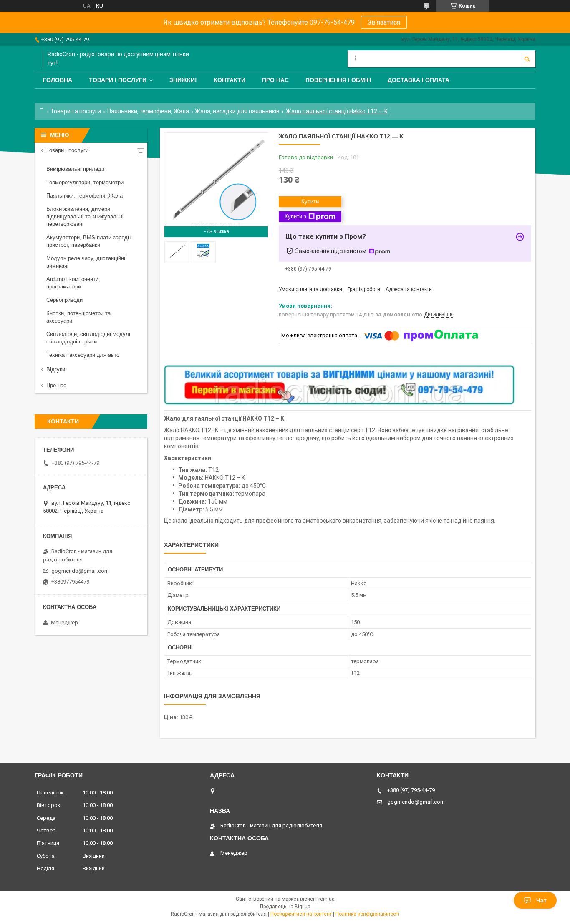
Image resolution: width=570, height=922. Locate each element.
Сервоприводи (64, 300)
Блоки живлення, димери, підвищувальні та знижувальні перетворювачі (85, 216)
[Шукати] (527, 58)
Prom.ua (325, 899)
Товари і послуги (117, 80)
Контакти (229, 80)
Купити (310, 201)
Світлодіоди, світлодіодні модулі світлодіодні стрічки (88, 338)
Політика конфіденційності (367, 914)
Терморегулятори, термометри (85, 182)
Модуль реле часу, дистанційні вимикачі (85, 262)
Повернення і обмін (338, 80)
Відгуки (55, 369)
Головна (57, 80)
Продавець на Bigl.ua (285, 906)
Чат (541, 900)
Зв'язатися (384, 22)
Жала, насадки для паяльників (237, 111)
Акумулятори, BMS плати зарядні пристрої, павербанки (89, 241)
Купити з (295, 216)
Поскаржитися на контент (301, 914)
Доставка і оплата (418, 80)
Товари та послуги (75, 111)
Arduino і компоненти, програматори (73, 283)
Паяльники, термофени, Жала (148, 111)
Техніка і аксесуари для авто (82, 355)
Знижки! (183, 80)
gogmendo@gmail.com (80, 571)
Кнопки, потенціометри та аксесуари (78, 317)
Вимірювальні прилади (75, 169)
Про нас (275, 80)
